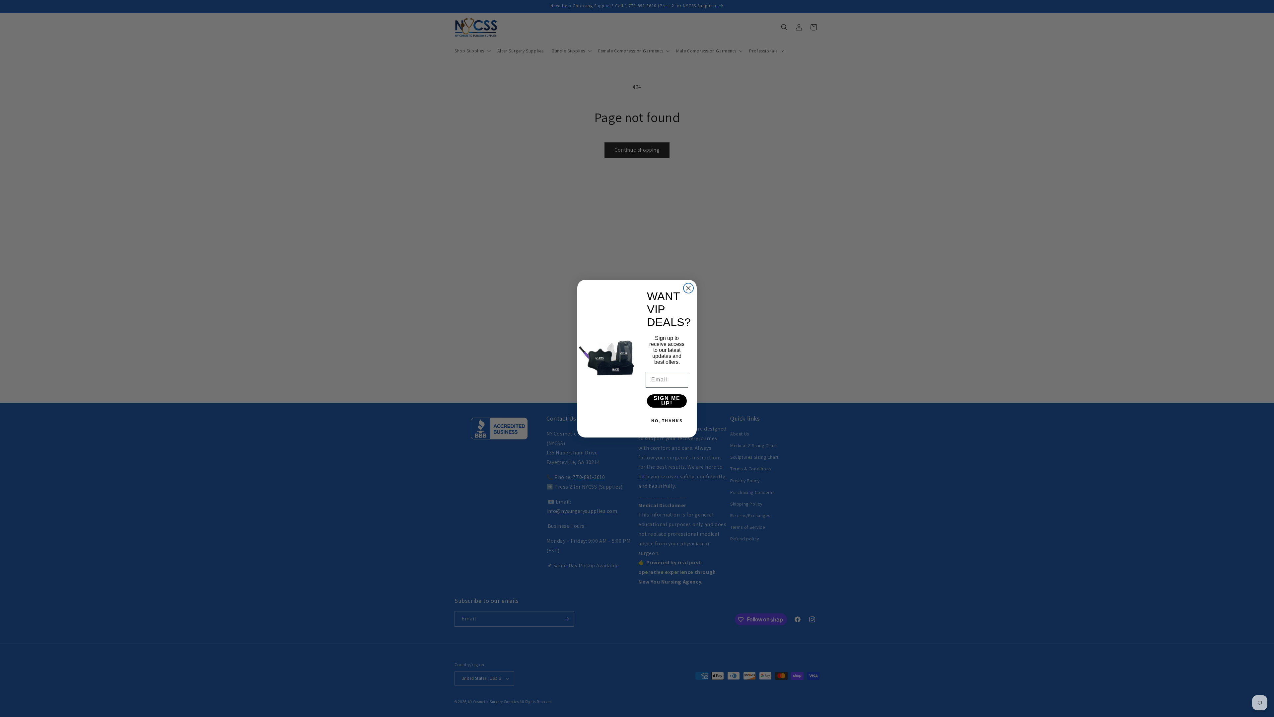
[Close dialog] (688, 288)
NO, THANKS (667, 421)
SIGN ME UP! (667, 400)
